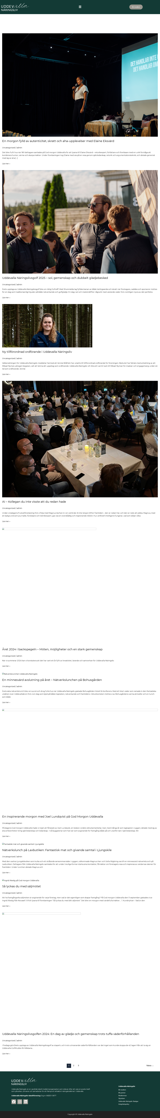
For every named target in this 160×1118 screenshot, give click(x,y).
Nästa (150, 1066)
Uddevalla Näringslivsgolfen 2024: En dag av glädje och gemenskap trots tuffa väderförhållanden (70, 1034)
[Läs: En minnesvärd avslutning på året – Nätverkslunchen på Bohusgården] (20, 674)
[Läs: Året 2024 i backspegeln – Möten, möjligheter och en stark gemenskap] (49, 586)
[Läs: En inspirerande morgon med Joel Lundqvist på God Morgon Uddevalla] (80, 760)
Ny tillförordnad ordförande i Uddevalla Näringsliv (37, 352)
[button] (80, 7)
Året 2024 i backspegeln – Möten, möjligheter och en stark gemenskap (52, 649)
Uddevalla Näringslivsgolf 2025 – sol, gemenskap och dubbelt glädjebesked (55, 278)
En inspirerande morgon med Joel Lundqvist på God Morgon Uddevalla (52, 816)
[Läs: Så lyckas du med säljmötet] (20, 880)
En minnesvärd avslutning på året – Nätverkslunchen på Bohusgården (52, 680)
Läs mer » (6, 163)
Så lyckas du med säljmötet (21, 886)
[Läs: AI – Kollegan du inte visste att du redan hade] (80, 439)
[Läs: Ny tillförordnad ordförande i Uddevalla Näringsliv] (47, 326)
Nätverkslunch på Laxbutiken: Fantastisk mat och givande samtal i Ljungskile (57, 850)
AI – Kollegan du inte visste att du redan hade (34, 501)
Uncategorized (8, 148)
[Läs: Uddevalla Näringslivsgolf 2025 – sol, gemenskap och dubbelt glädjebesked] (80, 222)
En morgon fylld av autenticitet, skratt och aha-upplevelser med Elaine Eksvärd (58, 141)
